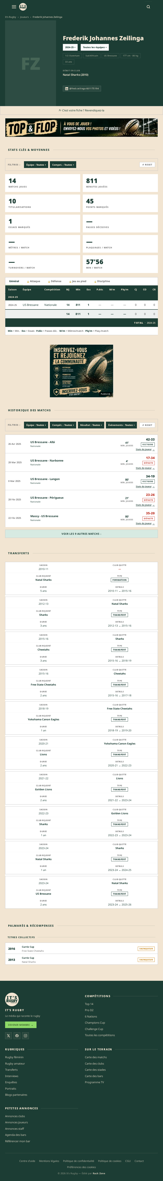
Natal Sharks (43, 580)
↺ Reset (147, 164)
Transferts (11, 1070)
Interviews (11, 1076)
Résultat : (91, 425)
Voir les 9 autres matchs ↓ (81, 534)
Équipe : (36, 164)
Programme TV (94, 1082)
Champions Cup (95, 1022)
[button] (81, 444)
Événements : (121, 425)
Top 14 (89, 1004)
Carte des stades (95, 1070)
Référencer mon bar (17, 1141)
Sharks (43, 615)
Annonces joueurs (16, 1122)
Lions (43, 754)
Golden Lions (43, 789)
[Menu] (14, 7)
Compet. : (63, 164)
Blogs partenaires (16, 1095)
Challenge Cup (94, 1029)
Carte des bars (94, 1076)
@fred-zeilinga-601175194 (84, 88)
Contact (139, 1161)
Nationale (35, 446)
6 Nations (91, 1016)
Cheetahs (43, 649)
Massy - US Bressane (44, 516)
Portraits (10, 1088)
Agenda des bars (15, 1135)
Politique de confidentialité (78, 1161)
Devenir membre (21, 1024)
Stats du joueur (145, 449)
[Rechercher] (148, 6)
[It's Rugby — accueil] (23, 7)
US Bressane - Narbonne (46, 460)
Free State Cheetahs (43, 684)
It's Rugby (10, 16)
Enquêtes (11, 1082)
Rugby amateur (15, 1063)
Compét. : (63, 425)
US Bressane (43, 894)
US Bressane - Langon (45, 479)
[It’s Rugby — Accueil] (12, 999)
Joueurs (24, 16)
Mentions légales (49, 1161)
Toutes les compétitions (100, 1035)
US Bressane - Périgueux (47, 498)
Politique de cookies (109, 1161)
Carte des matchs (96, 1057)
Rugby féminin (14, 1057)
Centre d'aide (27, 1161)
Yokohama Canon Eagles (43, 719)
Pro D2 (89, 1010)
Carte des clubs (94, 1063)
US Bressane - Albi (42, 442)
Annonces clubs (15, 1116)
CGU (128, 1161)
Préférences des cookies (81, 1167)
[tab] (14, 281)
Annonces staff (14, 1129)
